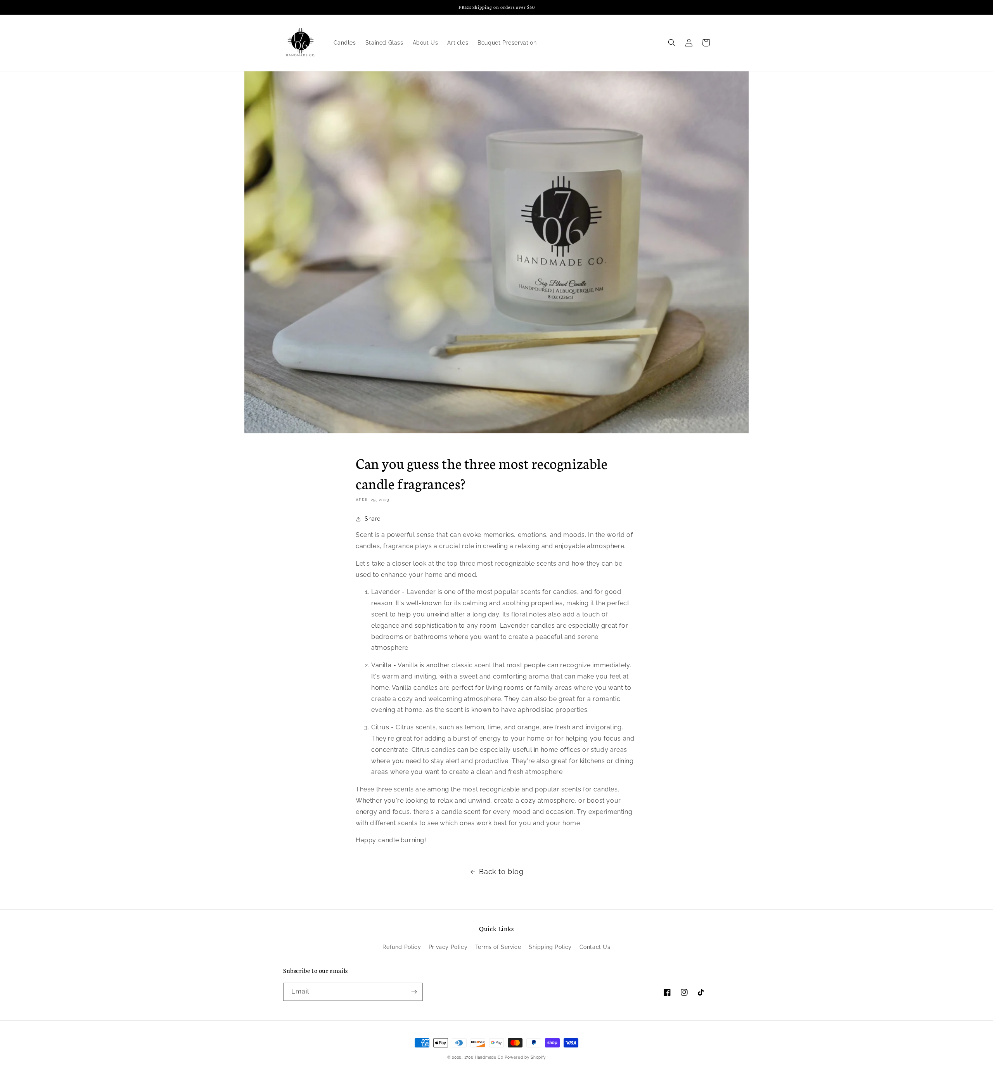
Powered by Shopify (525, 1057)
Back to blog (501, 871)
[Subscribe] (413, 992)
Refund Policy (401, 947)
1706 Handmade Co (483, 1057)
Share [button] (373, 519)
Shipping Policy (550, 947)
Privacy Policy (448, 947)
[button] (671, 42)
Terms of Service (498, 947)
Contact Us (595, 947)
